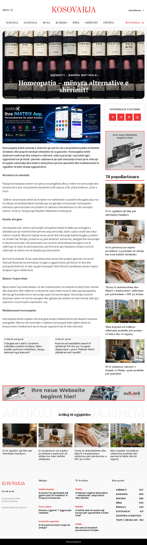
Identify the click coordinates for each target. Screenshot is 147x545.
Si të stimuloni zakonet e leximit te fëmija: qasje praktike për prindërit (124, 370)
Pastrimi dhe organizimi (49, 521)
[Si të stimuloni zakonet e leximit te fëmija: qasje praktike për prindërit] (124, 351)
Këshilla (78, 489)
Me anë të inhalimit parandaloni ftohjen (87, 529)
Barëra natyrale (82, 75)
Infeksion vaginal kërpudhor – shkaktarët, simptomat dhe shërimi (91, 495)
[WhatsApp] (137, 117)
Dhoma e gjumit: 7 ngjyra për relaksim (55, 511)
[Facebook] (112, 117)
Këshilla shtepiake (46, 489)
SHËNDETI (57, 75)
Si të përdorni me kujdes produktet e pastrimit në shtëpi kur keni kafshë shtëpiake (124, 251)
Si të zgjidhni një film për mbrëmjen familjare (120, 212)
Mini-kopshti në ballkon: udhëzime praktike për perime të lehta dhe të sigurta (123, 330)
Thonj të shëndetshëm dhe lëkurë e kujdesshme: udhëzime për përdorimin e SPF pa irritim (124, 290)
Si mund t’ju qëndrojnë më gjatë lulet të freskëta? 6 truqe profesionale (53, 495)
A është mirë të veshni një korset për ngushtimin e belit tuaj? (91, 513)
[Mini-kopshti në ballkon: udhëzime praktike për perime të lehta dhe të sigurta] (124, 311)
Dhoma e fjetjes (45, 507)
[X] (120, 117)
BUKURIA (79, 507)
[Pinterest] (129, 117)
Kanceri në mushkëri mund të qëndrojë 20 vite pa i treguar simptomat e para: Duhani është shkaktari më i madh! (74, 348)
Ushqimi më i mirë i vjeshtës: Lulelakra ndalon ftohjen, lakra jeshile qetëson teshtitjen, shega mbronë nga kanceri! (24, 348)
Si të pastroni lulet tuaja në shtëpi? (54, 526)
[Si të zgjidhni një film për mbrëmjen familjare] (124, 195)
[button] (8, 9)
